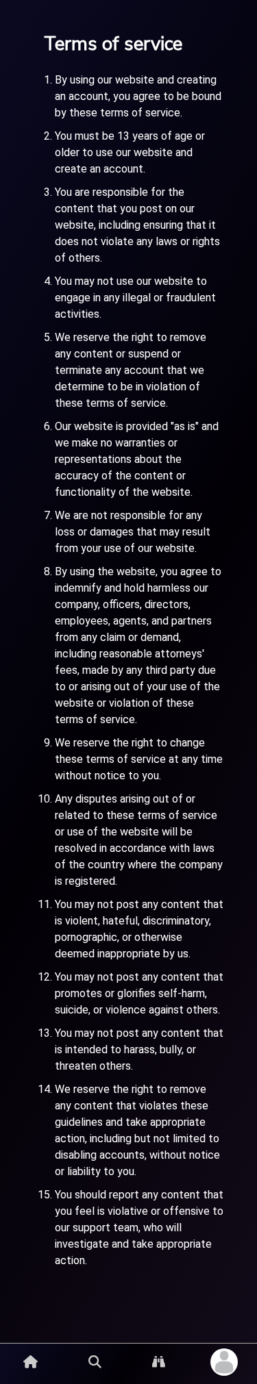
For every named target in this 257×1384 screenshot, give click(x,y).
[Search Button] (94, 1362)
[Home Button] (30, 1362)
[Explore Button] (158, 1362)
